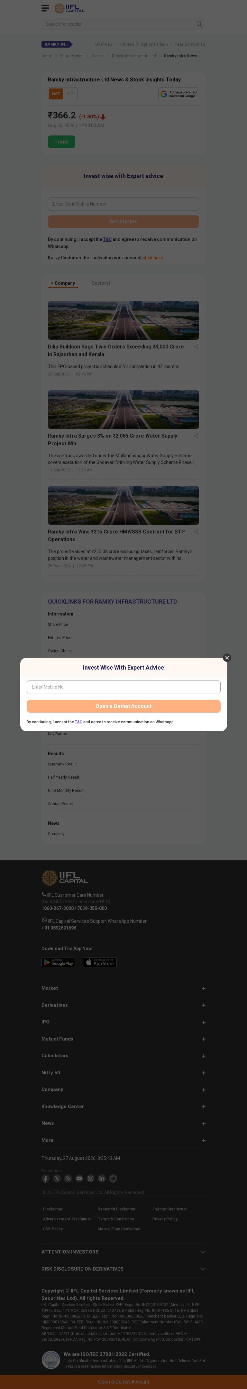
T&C (78, 722)
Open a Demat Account (123, 706)
